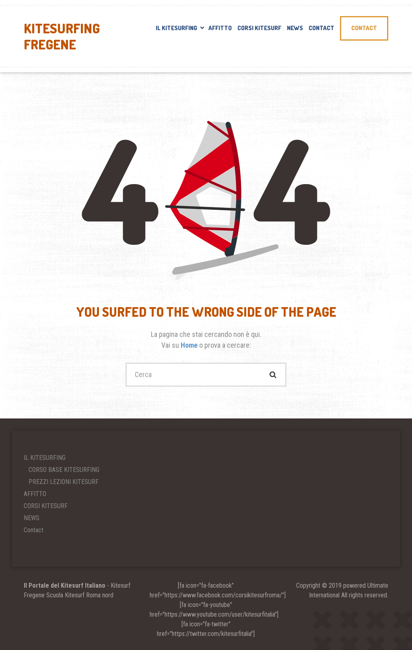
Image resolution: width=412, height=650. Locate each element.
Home (190, 345)
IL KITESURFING (176, 28)
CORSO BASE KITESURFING (64, 470)
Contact (321, 28)
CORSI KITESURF (259, 28)
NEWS (295, 28)
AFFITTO (220, 28)
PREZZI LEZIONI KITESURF (64, 482)
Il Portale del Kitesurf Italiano (64, 585)
